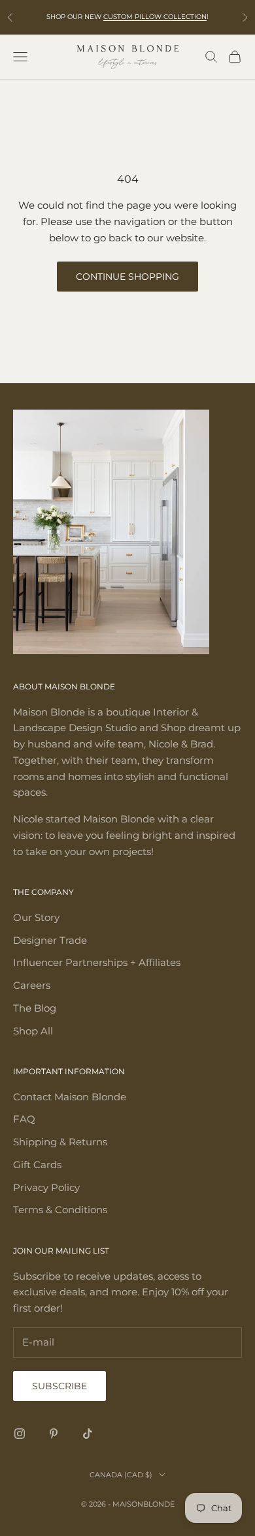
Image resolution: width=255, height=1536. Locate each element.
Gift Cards (37, 1164)
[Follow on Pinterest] (53, 1433)
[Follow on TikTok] (87, 1433)
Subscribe (59, 1386)
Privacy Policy (46, 1187)
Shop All (33, 1031)
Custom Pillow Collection (155, 16)
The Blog (34, 1008)
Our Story (36, 917)
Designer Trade (50, 940)
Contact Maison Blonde (69, 1097)
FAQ (24, 1119)
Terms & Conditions (60, 1209)
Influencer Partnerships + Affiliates (96, 962)
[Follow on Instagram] (19, 1433)
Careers (31, 985)
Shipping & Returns (60, 1142)
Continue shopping (127, 276)
